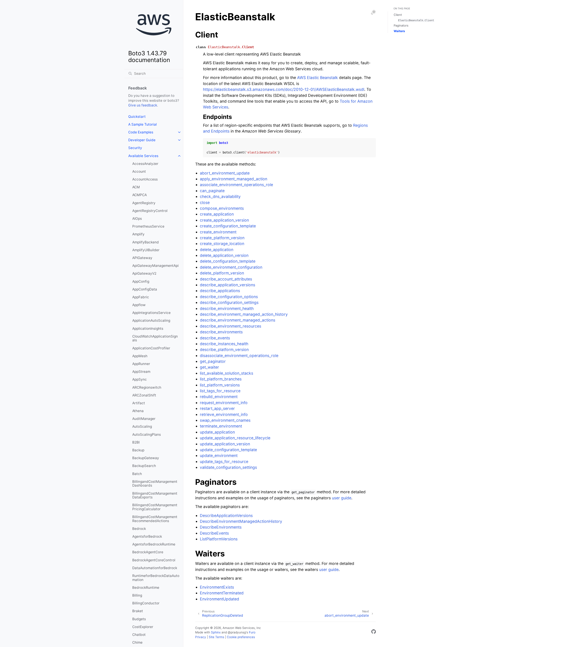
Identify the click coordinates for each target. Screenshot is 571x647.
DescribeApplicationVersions (226, 515)
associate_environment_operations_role (236, 184)
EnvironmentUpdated (219, 599)
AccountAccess (145, 179)
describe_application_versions (227, 284)
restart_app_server (217, 408)
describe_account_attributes (226, 279)
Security (135, 148)
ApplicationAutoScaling (151, 320)
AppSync (139, 379)
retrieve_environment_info (224, 414)
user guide (341, 498)
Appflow (139, 305)
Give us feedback (142, 105)
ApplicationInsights (147, 328)
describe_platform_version (224, 349)
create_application (217, 214)
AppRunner (141, 364)
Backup (138, 450)
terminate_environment (221, 426)
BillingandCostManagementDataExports (154, 495)
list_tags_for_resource (220, 390)
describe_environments (221, 332)
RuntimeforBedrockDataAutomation (155, 578)
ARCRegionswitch (146, 387)
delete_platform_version (222, 273)
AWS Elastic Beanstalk (317, 77)
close (205, 202)
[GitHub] (373, 632)
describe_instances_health (224, 343)
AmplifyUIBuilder (145, 250)
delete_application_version (224, 255)
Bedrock (139, 529)
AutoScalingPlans (146, 434)
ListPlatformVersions (219, 539)
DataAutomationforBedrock (154, 568)
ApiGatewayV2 (144, 273)
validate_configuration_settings (228, 467)
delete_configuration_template (227, 261)
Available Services (143, 156)
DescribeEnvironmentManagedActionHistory (241, 521)
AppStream (141, 371)
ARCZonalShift (144, 395)
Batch (137, 474)
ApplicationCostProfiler (151, 348)
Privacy (200, 637)
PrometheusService (148, 226)
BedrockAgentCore (147, 552)
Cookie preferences (241, 637)
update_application (217, 432)
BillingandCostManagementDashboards (154, 483)
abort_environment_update (225, 173)
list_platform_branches (221, 379)
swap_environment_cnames (225, 420)
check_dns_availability (220, 196)
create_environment (218, 232)
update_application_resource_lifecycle (235, 437)
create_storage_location (222, 243)
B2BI (136, 442)
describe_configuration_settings (229, 302)
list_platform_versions (220, 385)
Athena (138, 411)
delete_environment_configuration (231, 267)
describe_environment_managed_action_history (244, 314)
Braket (137, 611)
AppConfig (140, 281)
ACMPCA (139, 195)
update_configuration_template (228, 449)
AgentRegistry (143, 203)
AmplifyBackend (145, 242)
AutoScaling (142, 426)
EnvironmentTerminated (222, 593)
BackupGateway (145, 458)
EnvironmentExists (217, 587)
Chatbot (139, 634)
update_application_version (225, 444)
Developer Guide (141, 140)
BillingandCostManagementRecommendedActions (154, 519)
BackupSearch (144, 466)
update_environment (219, 455)
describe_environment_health (227, 308)
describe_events (215, 338)
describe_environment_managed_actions (237, 320)
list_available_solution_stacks (226, 373)
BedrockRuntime (145, 587)
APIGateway (142, 258)
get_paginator (213, 361)
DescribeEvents (214, 533)
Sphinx (216, 632)
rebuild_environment (219, 396)
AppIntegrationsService (151, 313)
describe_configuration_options (229, 296)
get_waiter (209, 367)
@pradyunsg (237, 632)
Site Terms (216, 637)
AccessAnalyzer (145, 164)
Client (398, 15)
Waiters (399, 31)
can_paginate (212, 190)
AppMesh (139, 356)
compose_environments (222, 208)
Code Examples (140, 132)
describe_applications (220, 290)
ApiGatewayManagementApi (155, 265)
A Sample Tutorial (142, 124)
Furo (252, 632)
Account (139, 171)
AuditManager (143, 419)
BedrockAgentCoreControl (153, 560)
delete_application (216, 249)
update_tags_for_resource (224, 461)
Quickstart (137, 116)
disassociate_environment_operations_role (239, 355)
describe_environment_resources (230, 326)
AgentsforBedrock (147, 536)
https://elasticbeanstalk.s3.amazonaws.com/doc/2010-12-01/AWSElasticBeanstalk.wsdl (283, 89)
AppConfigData (144, 289)
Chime (137, 642)
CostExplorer (142, 627)
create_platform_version (222, 237)
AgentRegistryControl (150, 211)
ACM (136, 187)
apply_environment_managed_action (233, 178)
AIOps (137, 218)
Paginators (401, 25)
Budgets (139, 619)
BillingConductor (145, 603)
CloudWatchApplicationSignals (155, 338)
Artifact (138, 403)
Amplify (138, 234)
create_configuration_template (228, 226)
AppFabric (140, 297)
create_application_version (224, 220)
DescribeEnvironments (221, 527)
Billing (137, 595)
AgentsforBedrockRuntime (153, 544)
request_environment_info (224, 402)
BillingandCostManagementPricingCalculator (154, 507)
